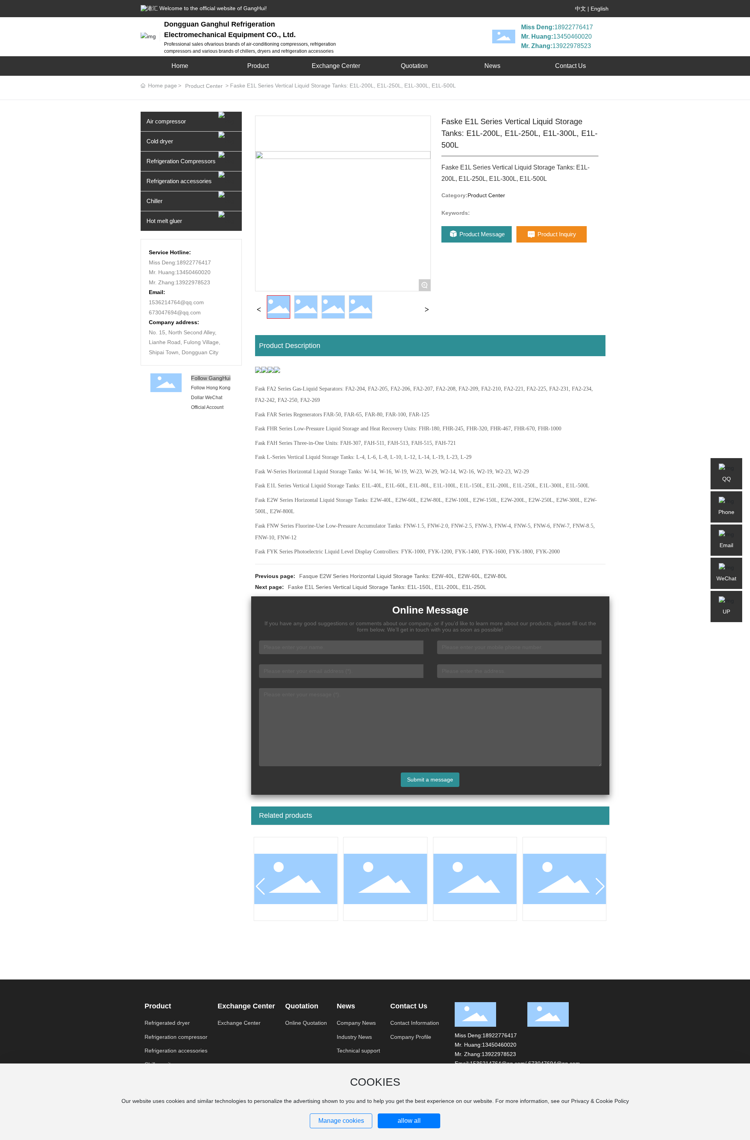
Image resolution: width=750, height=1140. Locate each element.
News (492, 65)
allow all (409, 1120)
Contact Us (570, 65)
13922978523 (571, 46)
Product (258, 65)
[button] (260, 886)
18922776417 (573, 27)
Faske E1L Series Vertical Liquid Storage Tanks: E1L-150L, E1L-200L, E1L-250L (387, 587)
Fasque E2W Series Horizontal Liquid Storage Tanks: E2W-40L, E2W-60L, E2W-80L (403, 576)
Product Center (204, 86)
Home (179, 65)
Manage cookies (341, 1120)
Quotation (414, 65)
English (600, 8)
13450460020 (572, 36)
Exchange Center (336, 65)
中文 (580, 8)
